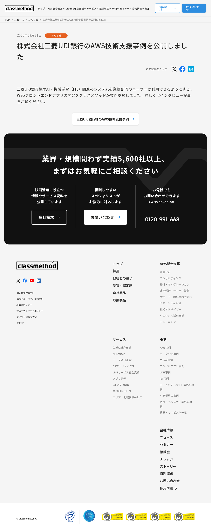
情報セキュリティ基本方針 (29, 299)
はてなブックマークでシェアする (191, 69)
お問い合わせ (192, 8)
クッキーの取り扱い (26, 316)
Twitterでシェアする (174, 69)
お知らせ (33, 19)
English (20, 322)
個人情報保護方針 (25, 293)
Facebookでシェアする (182, 69)
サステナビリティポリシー (29, 310)
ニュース (19, 19)
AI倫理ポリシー (24, 304)
